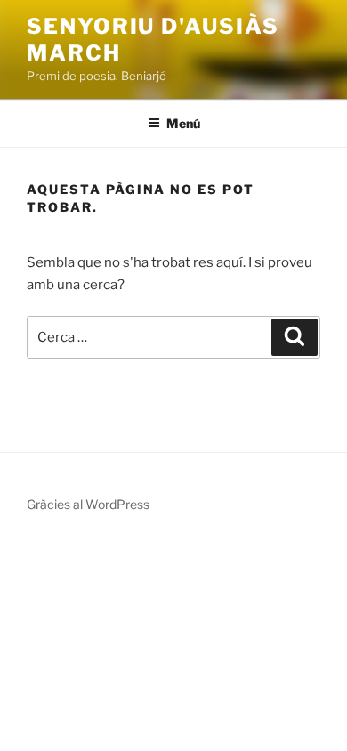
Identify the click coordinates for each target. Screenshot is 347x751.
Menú (183, 123)
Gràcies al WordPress (88, 504)
